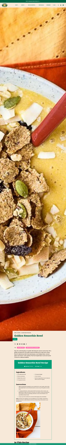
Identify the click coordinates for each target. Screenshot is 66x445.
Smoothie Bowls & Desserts (33, 347)
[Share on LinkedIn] (20, 344)
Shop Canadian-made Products (32, 1)
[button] (58, 5)
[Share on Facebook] (18, 344)
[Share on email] (24, 344)
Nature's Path (21, 347)
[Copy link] (26, 344)
